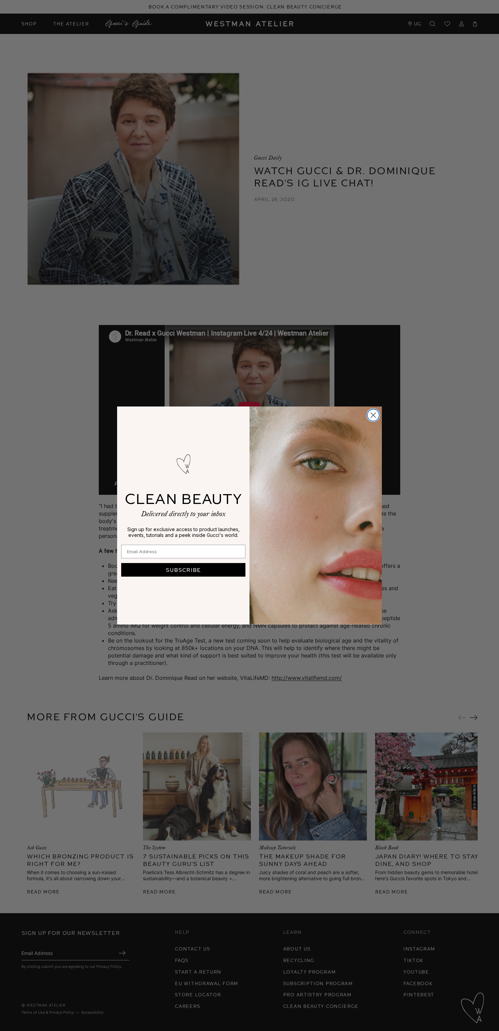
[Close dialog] (373, 415)
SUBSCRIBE (183, 569)
